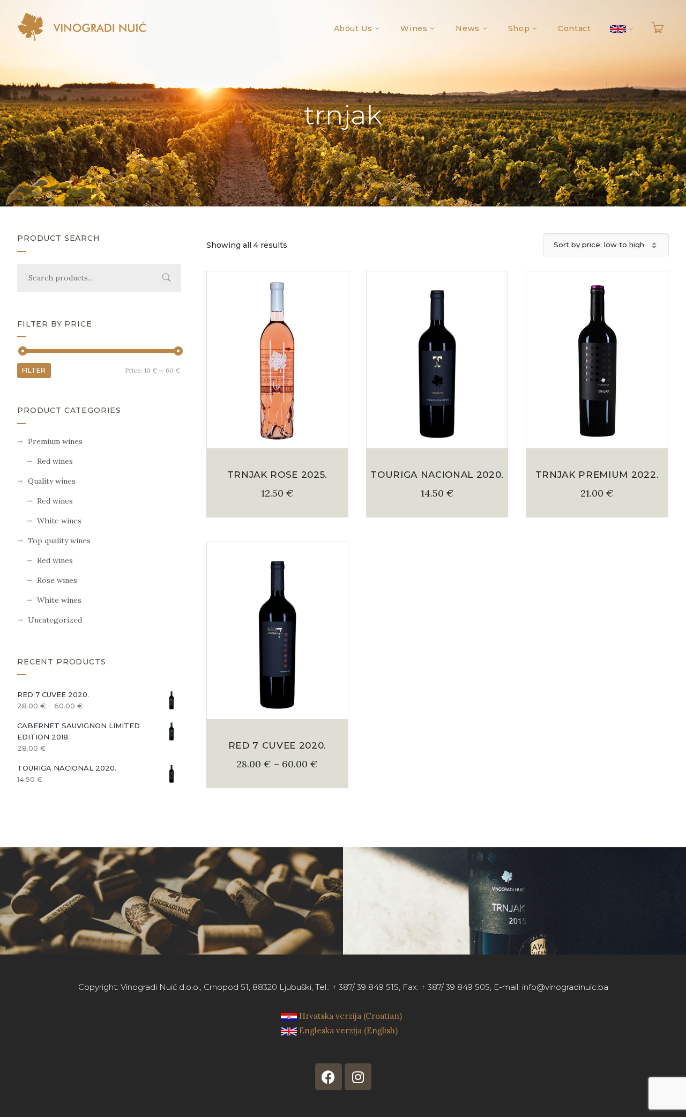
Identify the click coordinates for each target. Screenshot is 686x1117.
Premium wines (55, 441)
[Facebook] (328, 1076)
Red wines (55, 461)
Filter (34, 370)
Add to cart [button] (277, 436)
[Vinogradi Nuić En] (81, 27)
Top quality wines (59, 540)
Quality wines (52, 481)
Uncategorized (55, 620)
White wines (59, 521)
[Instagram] (358, 1076)
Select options (277, 706)
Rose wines (57, 580)
